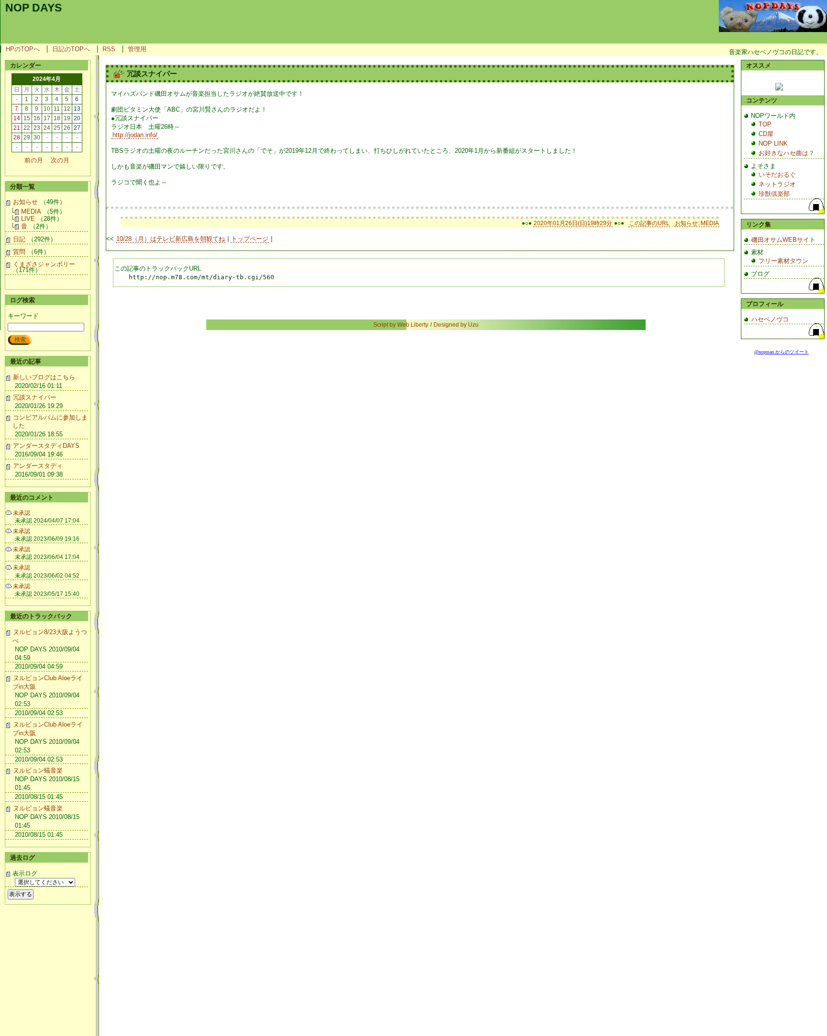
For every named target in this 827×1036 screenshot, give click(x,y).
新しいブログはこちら (44, 377)
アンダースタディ (38, 465)
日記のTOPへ (71, 49)
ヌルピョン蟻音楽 (38, 770)
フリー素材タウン (783, 260)
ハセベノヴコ (770, 319)
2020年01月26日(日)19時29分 (573, 223)
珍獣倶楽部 (774, 193)
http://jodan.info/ (134, 134)
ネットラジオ (777, 184)
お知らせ (25, 201)
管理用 (137, 49)
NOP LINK (773, 143)
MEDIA (31, 211)
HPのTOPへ (23, 49)
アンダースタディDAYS (46, 445)
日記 (19, 239)
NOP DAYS (33, 7)
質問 (19, 251)
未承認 (21, 513)
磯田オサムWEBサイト (783, 239)
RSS (108, 49)
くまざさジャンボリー (44, 264)
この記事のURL (649, 223)
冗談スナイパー (34, 397)
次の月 (60, 160)
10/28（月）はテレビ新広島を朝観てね (170, 238)
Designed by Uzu (456, 325)
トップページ (249, 238)
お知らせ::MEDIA (697, 223)
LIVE (28, 218)
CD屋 (766, 133)
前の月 (33, 160)
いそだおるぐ (777, 174)
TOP (765, 124)
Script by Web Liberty (400, 325)
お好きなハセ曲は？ (787, 153)
